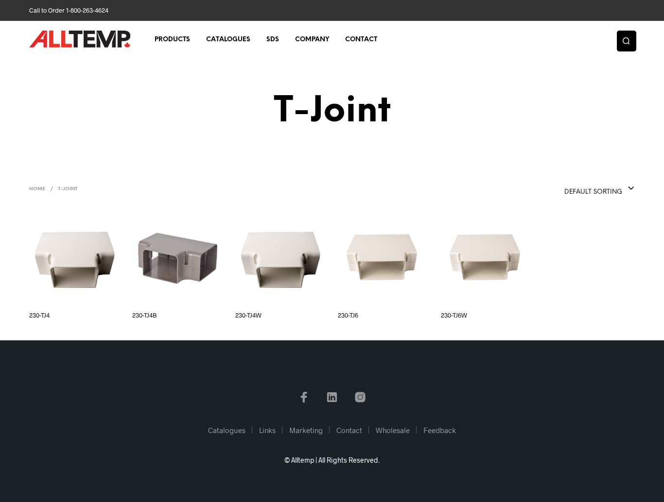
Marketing (306, 430)
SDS (272, 39)
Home (37, 189)
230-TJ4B (144, 315)
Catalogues (228, 39)
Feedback (439, 430)
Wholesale (393, 430)
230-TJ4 (39, 315)
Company (312, 39)
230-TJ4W (248, 315)
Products (172, 39)
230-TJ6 (348, 315)
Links (267, 430)
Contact (361, 39)
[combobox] (580, 189)
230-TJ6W (454, 315)
